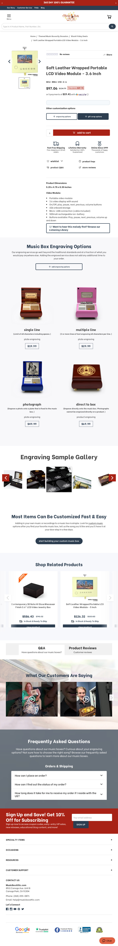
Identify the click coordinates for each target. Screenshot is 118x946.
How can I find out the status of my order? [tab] (40, 784)
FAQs (36, 7)
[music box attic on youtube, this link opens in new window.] (15, 909)
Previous (5, 477)
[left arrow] (9, 61)
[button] (78, 94)
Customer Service (24, 7)
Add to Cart (84, 132)
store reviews (89, 167)
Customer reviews (83, 649)
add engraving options (61, 266)
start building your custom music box (59, 540)
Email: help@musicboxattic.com (23, 899)
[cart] (109, 16)
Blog (42, 7)
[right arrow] (39, 61)
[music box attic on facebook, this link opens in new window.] (7, 909)
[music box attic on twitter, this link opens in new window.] (22, 909)
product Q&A (57, 167)
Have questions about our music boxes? (42, 649)
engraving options (63, 116)
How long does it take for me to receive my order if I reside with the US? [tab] (55, 794)
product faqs (88, 161)
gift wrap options (95, 116)
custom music (95, 523)
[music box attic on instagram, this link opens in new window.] (11, 909)
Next (112, 477)
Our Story (11, 7)
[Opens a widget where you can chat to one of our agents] (107, 941)
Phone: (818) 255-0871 (17, 895)
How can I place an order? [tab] (31, 775)
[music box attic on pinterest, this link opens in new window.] (19, 909)
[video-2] (86, 699)
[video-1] (32, 699)
